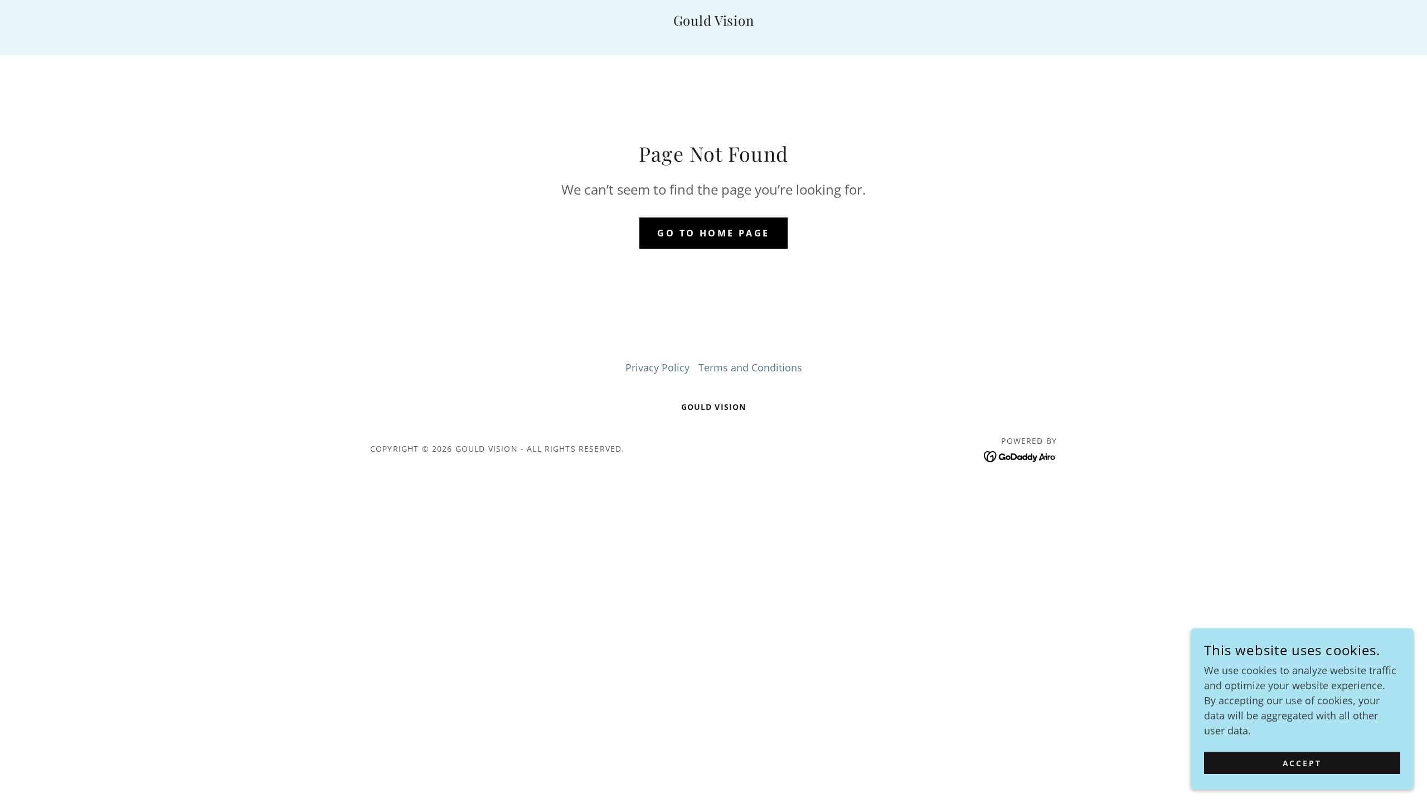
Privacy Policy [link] (657, 367)
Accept (1302, 763)
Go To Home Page (713, 233)
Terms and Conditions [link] (750, 367)
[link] (713, 21)
